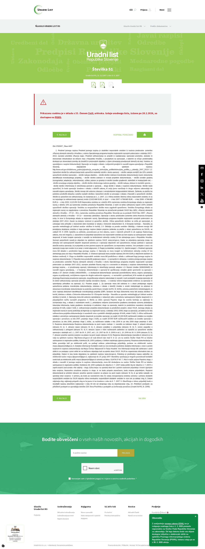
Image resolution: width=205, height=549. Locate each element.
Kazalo (62, 134)
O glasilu (37, 515)
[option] (102, 69)
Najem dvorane (63, 519)
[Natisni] (144, 135)
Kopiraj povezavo (123, 134)
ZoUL (91, 113)
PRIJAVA (126, 452)
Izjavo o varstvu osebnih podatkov (120, 478)
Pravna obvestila (114, 545)
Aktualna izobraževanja (66, 512)
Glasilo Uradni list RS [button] (133, 26)
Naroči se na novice (135, 515)
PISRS (58, 117)
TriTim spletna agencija (144, 545)
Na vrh (142, 398)
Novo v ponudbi (87, 512)
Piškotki (125, 545)
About (163, 512)
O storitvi (108, 512)
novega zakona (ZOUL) (174, 524)
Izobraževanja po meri (65, 515)
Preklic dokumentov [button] (159, 26)
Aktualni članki (133, 512)
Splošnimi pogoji (93, 478)
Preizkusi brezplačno (112, 515)
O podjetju (156, 512)
